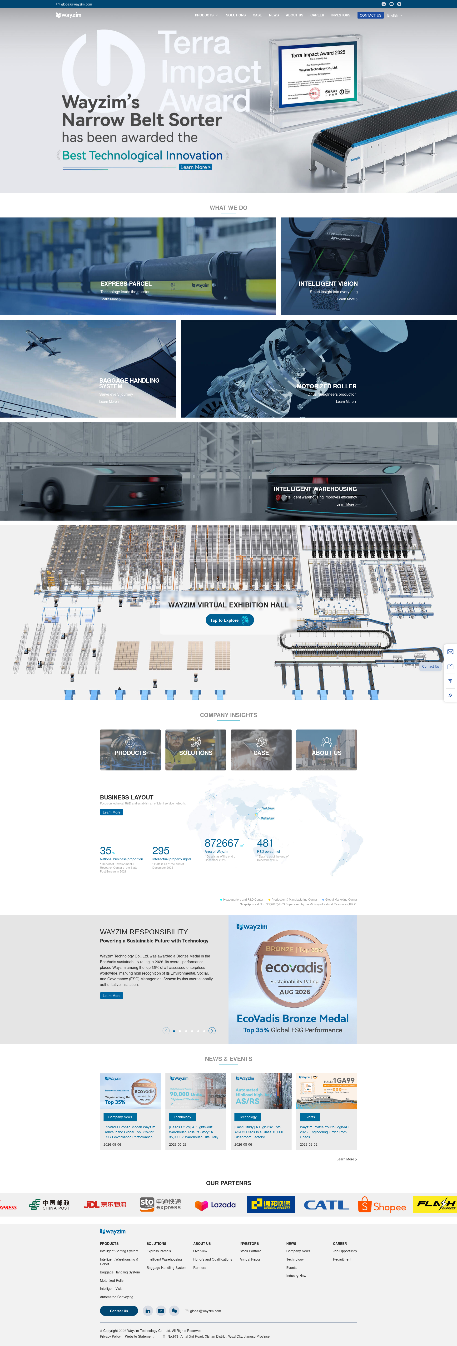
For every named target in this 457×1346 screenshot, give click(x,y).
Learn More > (110, 299)
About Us (202, 1243)
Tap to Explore (224, 620)
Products (109, 1243)
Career (340, 1243)
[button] (174, 1031)
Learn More (111, 812)
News (291, 1243)
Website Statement (139, 1336)
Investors (249, 1243)
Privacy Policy (110, 1336)
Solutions (156, 1243)
